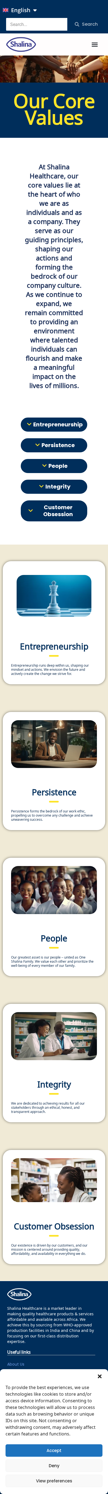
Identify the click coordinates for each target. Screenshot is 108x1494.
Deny (54, 1466)
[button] (99, 1376)
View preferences (54, 1481)
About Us (15, 1364)
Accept (54, 1450)
